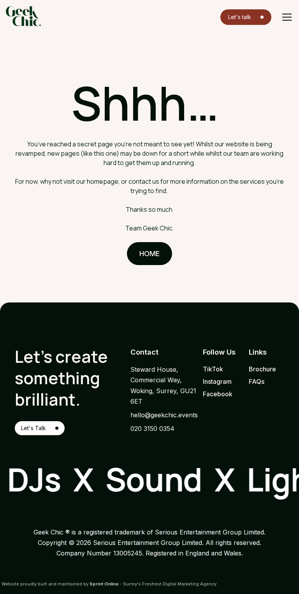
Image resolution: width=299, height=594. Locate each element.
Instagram (217, 381)
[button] (285, 17)
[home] (23, 16)
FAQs (256, 381)
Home (149, 254)
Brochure (262, 369)
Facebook (217, 394)
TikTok (213, 369)
